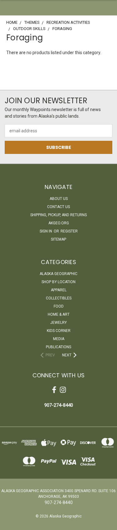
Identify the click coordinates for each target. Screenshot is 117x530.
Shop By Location (58, 282)
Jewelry (58, 322)
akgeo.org (58, 223)
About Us (59, 198)
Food (59, 306)
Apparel (58, 290)
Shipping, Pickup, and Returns (58, 215)
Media (58, 339)
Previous (9, 523)
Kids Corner (59, 331)
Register (69, 231)
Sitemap (58, 239)
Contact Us (58, 207)
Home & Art (59, 314)
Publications (58, 347)
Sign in (46, 231)
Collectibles (58, 298)
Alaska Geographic (58, 274)
